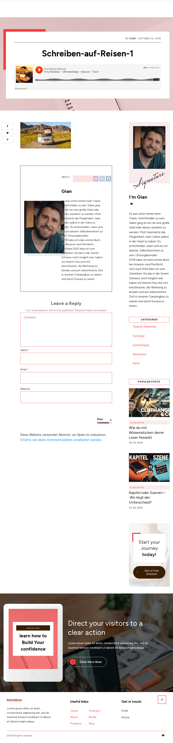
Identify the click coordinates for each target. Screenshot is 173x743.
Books (92, 717)
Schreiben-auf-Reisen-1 (87, 53)
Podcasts (95, 710)
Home (74, 710)
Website (25, 388)
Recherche (139, 354)
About (74, 717)
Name (24, 350)
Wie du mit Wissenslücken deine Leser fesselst (146, 432)
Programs (76, 723)
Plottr (136, 363)
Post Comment (103, 420)
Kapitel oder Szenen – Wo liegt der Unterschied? (147, 497)
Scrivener (139, 336)
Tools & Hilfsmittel (144, 326)
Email (24, 369)
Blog (91, 723)
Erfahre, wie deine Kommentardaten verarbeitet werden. (61, 440)
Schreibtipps (141, 345)
